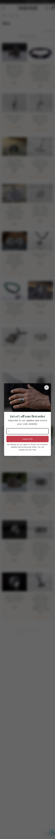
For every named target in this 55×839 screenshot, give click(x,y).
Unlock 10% (28, 439)
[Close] (46, 387)
